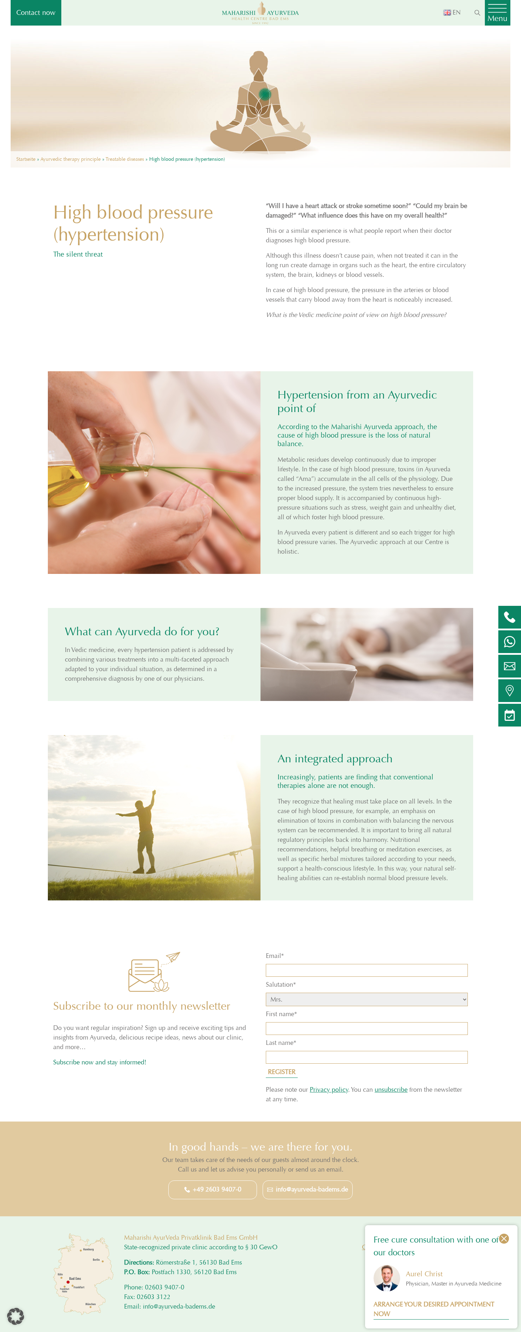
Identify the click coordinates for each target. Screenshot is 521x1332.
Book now (178, 719)
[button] (15, 1316)
